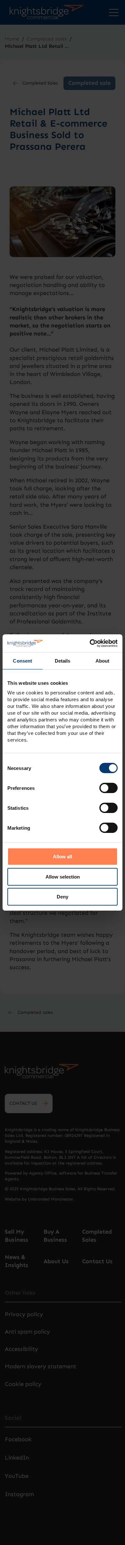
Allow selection (63, 877)
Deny (62, 896)
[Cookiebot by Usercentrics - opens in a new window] (90, 643)
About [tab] (103, 661)
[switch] (108, 788)
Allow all (62, 856)
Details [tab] (63, 661)
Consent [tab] (22, 661)
